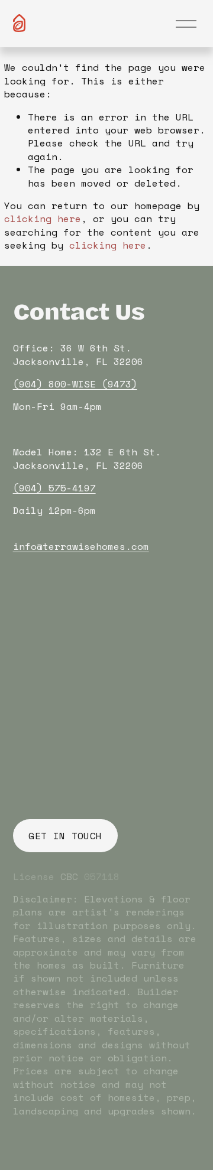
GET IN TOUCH (65, 836)
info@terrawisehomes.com (81, 546)
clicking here (42, 218)
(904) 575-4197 (54, 487)
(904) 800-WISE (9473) (75, 383)
